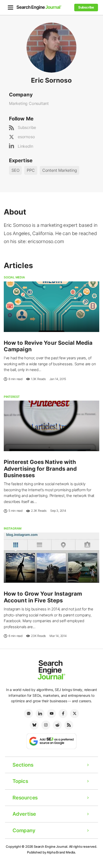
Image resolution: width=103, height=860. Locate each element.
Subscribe (27, 127)
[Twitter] (74, 713)
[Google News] (28, 713)
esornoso (26, 136)
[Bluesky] (34, 725)
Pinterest (12, 397)
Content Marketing (59, 170)
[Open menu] (10, 7)
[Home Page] (39, 7)
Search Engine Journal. (51, 846)
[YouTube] (51, 713)
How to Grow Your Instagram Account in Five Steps (43, 596)
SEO (15, 170)
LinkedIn (25, 146)
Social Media (14, 277)
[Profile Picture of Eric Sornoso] (51, 47)
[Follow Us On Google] (51, 741)
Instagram (13, 528)
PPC (30, 170)
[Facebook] (63, 713)
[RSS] (68, 725)
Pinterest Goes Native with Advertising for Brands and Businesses (40, 468)
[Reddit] (57, 725)
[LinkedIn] (40, 713)
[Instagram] (45, 725)
